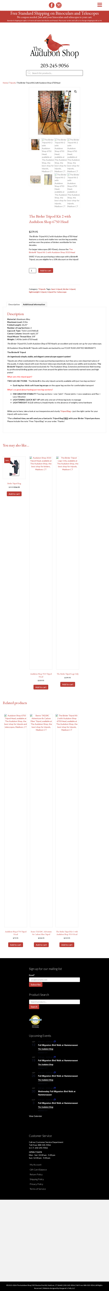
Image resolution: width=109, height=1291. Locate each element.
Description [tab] (14, 304)
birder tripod (69, 289)
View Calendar (35, 1116)
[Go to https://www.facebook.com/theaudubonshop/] (51, 5)
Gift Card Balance (38, 1169)
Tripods (12, 83)
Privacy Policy (36, 1184)
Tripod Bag (65, 411)
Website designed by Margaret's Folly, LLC (59, 1288)
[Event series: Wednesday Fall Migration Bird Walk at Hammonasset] (55, 1088)
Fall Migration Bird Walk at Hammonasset (58, 1045)
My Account (35, 1164)
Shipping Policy (37, 1179)
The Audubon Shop (45, 1049)
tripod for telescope (56, 292)
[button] (75, 91)
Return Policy (36, 1174)
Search (34, 1006)
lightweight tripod (37, 292)
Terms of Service (38, 1188)
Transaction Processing (35, 1026)
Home (5, 83)
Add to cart (45, 270)
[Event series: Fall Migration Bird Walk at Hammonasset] (55, 1041)
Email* (32, 975)
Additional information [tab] (34, 304)
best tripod (56, 289)
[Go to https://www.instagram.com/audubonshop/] (59, 5)
